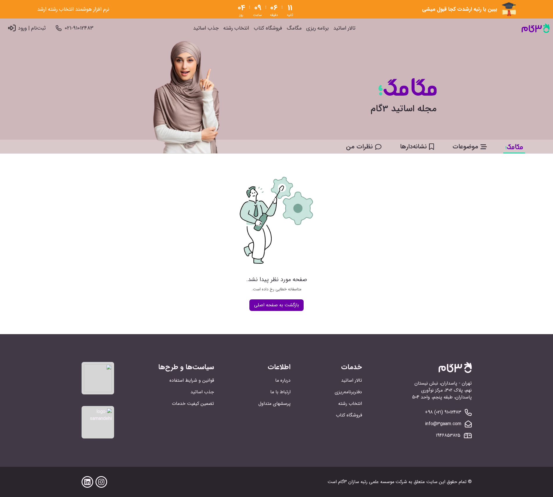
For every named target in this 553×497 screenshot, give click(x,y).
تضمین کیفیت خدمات (193, 403)
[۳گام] (536, 28)
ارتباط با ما (280, 392)
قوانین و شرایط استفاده (192, 380)
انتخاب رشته (236, 28)
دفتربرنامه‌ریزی (348, 392)
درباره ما (283, 380)
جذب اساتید (206, 28)
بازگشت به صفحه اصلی (276, 305)
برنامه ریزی (317, 28)
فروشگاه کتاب (268, 28)
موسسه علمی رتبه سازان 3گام (366, 481)
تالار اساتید (344, 28)
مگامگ (294, 28)
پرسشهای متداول (274, 403)
